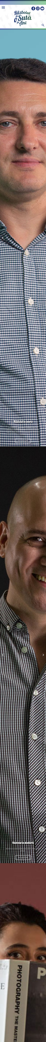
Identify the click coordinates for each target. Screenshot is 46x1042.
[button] (2, 238)
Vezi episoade (23, 441)
